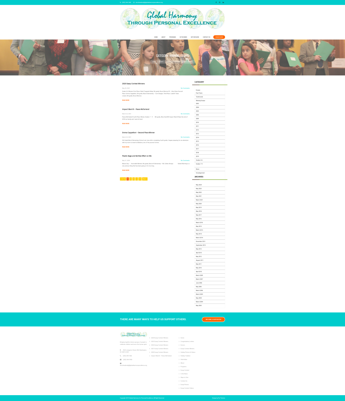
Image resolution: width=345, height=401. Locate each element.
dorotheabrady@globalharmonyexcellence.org (149, 2)
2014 (197, 137)
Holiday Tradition (185, 356)
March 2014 (199, 237)
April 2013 (199, 253)
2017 (197, 149)
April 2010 (199, 271)
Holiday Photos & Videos (188, 352)
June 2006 (199, 283)
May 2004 (199, 298)
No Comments (185, 88)
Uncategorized (200, 173)
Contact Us (206, 37)
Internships (184, 359)
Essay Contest (185, 370)
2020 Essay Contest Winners (133, 84)
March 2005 (199, 294)
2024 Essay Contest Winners (159, 338)
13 (140, 179)
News (197, 169)
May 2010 (199, 268)
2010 (197, 122)
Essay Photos (185, 384)
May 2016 (199, 219)
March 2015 (199, 230)
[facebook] (216, 2)
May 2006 (199, 286)
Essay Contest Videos (187, 388)
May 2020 (199, 203)
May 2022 (199, 192)
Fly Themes (221, 398)
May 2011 (199, 264)
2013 (197, 134)
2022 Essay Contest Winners (159, 345)
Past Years (199, 93)
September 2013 (201, 245)
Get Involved (195, 37)
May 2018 (199, 211)
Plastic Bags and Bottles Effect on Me (136, 156)
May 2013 (199, 249)
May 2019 (199, 207)
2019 (197, 156)
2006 (197, 115)
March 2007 (199, 279)
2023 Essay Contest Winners (159, 341)
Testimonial (199, 97)
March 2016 (199, 222)
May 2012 (199, 256)
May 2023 (199, 188)
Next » (145, 179)
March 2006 (199, 290)
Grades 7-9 (199, 164)
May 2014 (199, 234)
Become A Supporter (213, 319)
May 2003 (199, 305)
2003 (197, 103)
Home (156, 37)
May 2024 (199, 185)
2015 (197, 141)
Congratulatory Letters (187, 341)
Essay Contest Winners (187, 348)
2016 (197, 145)
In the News (183, 37)
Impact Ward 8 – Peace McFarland (135, 109)
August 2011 (199, 260)
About (163, 37)
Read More (125, 100)
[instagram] (219, 2)
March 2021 (199, 200)
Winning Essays (200, 100)
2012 (197, 130)
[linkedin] (223, 2)
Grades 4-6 (199, 160)
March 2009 (199, 275)
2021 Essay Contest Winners (159, 348)
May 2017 (199, 215)
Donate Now (219, 37)
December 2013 (200, 241)
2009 (197, 118)
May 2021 (199, 196)
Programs (172, 37)
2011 (197, 126)
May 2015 (199, 226)
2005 (197, 111)
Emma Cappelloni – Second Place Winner (138, 133)
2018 (197, 152)
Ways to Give (184, 377)
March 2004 (199, 302)
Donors (183, 345)
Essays (161, 62)
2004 (197, 107)
